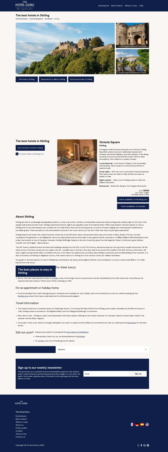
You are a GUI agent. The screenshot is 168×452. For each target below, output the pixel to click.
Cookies (19, 431)
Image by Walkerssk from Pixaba (135, 46)
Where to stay (131, 5)
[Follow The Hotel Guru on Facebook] (141, 445)
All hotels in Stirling (27, 79)
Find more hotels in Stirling (81, 79)
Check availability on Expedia (133, 206)
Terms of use (21, 434)
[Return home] (25, 5)
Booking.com (23, 296)
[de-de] (137, 424)
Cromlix (55, 278)
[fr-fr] (132, 424)
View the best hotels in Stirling (30, 148)
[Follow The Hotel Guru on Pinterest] (148, 445)
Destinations (103, 5)
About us (19, 425)
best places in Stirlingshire (77, 332)
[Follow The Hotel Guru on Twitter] (138, 445)
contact (41, 341)
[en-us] (147, 424)
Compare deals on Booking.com (32, 154)
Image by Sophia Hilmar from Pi (135, 73)
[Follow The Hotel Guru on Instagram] (144, 445)
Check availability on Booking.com (133, 199)
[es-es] (142, 424)
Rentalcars (131, 323)
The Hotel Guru (23, 412)
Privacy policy (21, 428)
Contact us (20, 437)
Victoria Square (109, 142)
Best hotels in (117, 5)
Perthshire (80, 336)
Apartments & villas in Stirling (53, 79)
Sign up (138, 374)
